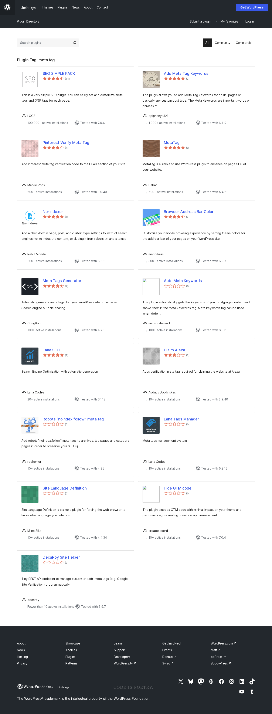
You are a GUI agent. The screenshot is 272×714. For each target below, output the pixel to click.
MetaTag (172, 142)
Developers (122, 657)
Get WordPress (252, 7)
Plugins (70, 657)
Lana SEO (51, 350)
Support (119, 650)
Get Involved (171, 643)
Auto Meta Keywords (183, 280)
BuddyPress (221, 663)
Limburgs (63, 687)
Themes (71, 650)
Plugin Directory (28, 21)
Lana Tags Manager (181, 419)
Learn (118, 643)
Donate (169, 657)
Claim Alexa (174, 350)
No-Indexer (53, 211)
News (21, 650)
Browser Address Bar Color (189, 211)
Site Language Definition (65, 488)
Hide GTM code (177, 488)
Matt (216, 650)
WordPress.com (224, 643)
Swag (168, 663)
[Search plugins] (74, 42)
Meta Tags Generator (62, 280)
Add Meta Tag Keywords (186, 73)
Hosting (22, 657)
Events (167, 650)
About (21, 643)
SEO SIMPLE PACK (59, 73)
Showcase (72, 643)
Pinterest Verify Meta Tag (66, 142)
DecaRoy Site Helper (61, 557)
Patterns (71, 663)
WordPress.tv (125, 663)
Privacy (22, 663)
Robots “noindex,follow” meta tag (73, 419)
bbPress (218, 657)
